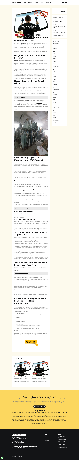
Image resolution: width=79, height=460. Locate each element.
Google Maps (15, 444)
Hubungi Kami (48, 2)
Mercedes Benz (56, 89)
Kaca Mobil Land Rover (17, 417)
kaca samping (28, 100)
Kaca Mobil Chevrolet (21, 421)
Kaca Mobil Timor (59, 412)
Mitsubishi (55, 94)
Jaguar (54, 79)
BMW (54, 50)
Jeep (54, 81)
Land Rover (55, 84)
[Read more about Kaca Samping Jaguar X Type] (40, 368)
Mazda (54, 87)
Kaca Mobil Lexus (63, 416)
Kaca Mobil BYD (35, 421)
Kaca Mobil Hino (22, 419)
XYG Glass (55, 123)
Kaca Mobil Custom (60, 420)
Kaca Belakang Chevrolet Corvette (59, 32)
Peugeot (54, 100)
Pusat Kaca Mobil (18, 415)
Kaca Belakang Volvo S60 (57, 29)
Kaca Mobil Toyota (46, 412)
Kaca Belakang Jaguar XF (20, 376)
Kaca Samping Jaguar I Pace (19, 43)
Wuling (54, 122)
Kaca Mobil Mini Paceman (57, 21)
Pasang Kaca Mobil (46, 415)
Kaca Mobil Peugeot (39, 415)
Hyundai (54, 76)
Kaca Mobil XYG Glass (16, 412)
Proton (54, 104)
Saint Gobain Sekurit (56, 107)
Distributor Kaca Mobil (32, 420)
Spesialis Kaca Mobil (34, 413)
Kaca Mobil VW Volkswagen (38, 412)
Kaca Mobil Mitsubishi (40, 416)
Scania (54, 109)
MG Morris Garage (56, 91)
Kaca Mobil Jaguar (49, 417)
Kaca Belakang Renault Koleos (58, 24)
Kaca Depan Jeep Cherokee (58, 30)
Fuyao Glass (55, 69)
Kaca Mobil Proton (25, 415)
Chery (54, 53)
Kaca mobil (16, 60)
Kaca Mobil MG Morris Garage (30, 416)
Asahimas (55, 45)
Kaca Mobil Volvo (30, 412)
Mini (54, 92)
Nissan (54, 97)
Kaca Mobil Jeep (43, 417)
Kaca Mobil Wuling (23, 412)
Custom (54, 58)
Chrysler (54, 56)
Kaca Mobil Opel (53, 415)
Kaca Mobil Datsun (39, 420)
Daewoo (54, 59)
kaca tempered (39, 103)
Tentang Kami (30, 2)
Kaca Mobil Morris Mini (21, 416)
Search (54, 9)
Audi (54, 46)
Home (25, 2)
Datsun (54, 63)
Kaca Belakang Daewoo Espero (58, 23)
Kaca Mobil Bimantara (48, 421)
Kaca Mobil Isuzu (56, 417)
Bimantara (55, 48)
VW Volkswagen (56, 120)
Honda (54, 74)
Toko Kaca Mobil (53, 412)
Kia (53, 82)
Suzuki (54, 112)
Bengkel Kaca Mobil (55, 421)
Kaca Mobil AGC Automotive (42, 423)
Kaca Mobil (42, 2)
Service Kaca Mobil (41, 413)
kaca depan (33, 90)
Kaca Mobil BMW (41, 421)
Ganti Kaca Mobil (47, 419)
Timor (54, 115)
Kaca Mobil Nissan (59, 415)
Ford (54, 68)
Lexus (54, 86)
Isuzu (54, 77)
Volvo (54, 118)
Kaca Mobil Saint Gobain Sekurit (57, 413)
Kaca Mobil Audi (62, 421)
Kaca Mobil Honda (15, 419)
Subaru (54, 110)
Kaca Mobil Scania (48, 413)
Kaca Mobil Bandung (30, 417)
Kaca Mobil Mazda (57, 416)
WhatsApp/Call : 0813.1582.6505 (39, 406)
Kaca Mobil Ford (62, 419)
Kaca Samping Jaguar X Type (38, 376)
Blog (45, 441)
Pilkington (55, 102)
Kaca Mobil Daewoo (53, 420)
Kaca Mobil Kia (23, 417)
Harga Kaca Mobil (28, 419)
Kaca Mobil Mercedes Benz (48, 416)
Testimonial (36, 2)
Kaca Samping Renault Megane (58, 19)
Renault (54, 105)
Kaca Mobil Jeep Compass (58, 35)
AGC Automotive (56, 43)
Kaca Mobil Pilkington (32, 415)
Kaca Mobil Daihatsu (46, 420)
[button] (64, 2)
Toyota (54, 117)
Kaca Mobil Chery (28, 421)
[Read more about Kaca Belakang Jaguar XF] (22, 368)
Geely (54, 71)
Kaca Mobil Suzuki (20, 413)
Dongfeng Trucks (56, 66)
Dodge (54, 64)
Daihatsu (54, 61)
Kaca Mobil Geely (41, 419)
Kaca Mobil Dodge (24, 420)
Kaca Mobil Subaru (26, 413)
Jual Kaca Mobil (37, 417)
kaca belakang (29, 192)
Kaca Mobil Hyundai (62, 417)
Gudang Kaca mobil (34, 419)
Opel (54, 99)
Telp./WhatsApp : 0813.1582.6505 (18, 442)
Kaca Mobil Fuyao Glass (55, 419)
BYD (54, 51)
